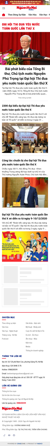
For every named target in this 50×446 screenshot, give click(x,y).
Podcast (5, 339)
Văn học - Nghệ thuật (10, 331)
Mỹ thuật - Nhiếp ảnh (33, 327)
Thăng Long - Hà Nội (9, 335)
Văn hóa (32, 14)
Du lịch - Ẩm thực (32, 335)
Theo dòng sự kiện (17, 14)
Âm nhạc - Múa (31, 339)
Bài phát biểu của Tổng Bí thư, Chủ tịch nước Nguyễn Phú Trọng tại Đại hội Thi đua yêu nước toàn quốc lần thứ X (25, 75)
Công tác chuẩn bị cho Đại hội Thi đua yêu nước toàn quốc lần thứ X (24, 162)
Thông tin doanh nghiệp (34, 351)
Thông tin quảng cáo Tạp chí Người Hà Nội (17, 399)
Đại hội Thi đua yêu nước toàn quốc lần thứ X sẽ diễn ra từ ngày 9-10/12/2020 (25, 216)
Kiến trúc (29, 343)
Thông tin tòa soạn (9, 391)
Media (28, 347)
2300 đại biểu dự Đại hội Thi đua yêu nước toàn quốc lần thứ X (23, 107)
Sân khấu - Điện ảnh (33, 323)
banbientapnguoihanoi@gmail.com (20, 374)
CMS (21, 444)
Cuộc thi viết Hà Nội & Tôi (35, 331)
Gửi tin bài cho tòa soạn (11, 395)
